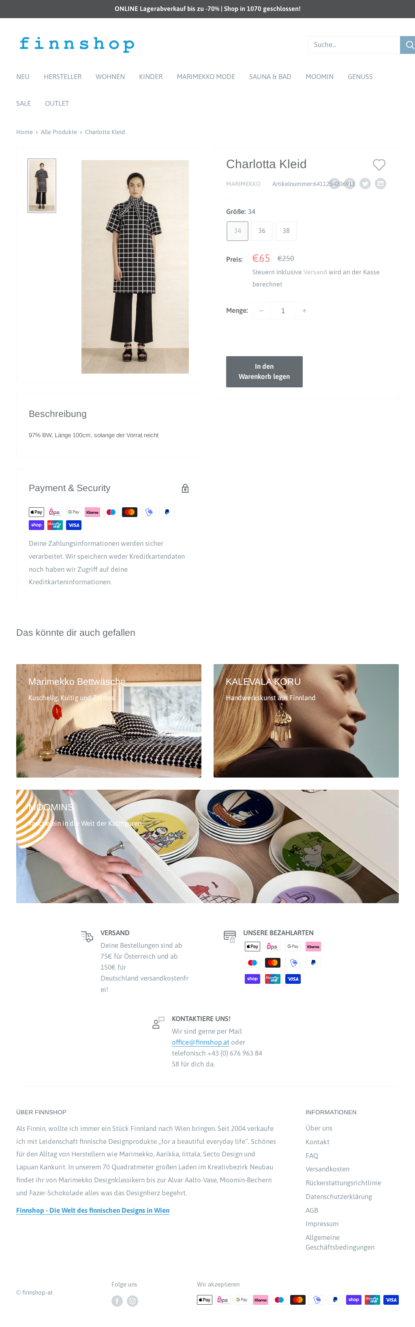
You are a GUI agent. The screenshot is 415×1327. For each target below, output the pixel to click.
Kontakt (317, 1142)
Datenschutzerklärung (339, 1196)
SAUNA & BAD (270, 77)
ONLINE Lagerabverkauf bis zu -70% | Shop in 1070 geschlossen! (208, 8)
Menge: (237, 310)
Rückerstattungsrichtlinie (343, 1183)
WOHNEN (110, 77)
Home (24, 131)
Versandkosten (327, 1169)
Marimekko (243, 183)
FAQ (312, 1156)
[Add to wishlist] (379, 164)
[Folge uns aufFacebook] (117, 1301)
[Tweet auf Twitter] (365, 183)
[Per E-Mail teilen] (380, 183)
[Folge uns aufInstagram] (132, 1301)
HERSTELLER (62, 77)
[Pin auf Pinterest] (349, 183)
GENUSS (360, 77)
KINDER (151, 77)
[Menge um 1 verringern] (261, 310)
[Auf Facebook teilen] (334, 183)
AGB (312, 1210)
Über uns (319, 1128)
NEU (23, 77)
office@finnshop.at (200, 1042)
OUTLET (57, 103)
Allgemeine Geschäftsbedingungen (340, 1242)
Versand (315, 272)
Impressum (322, 1224)
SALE (23, 103)
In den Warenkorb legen (264, 371)
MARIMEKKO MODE (206, 77)
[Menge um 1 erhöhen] (304, 310)
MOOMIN (320, 77)
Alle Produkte (59, 131)
